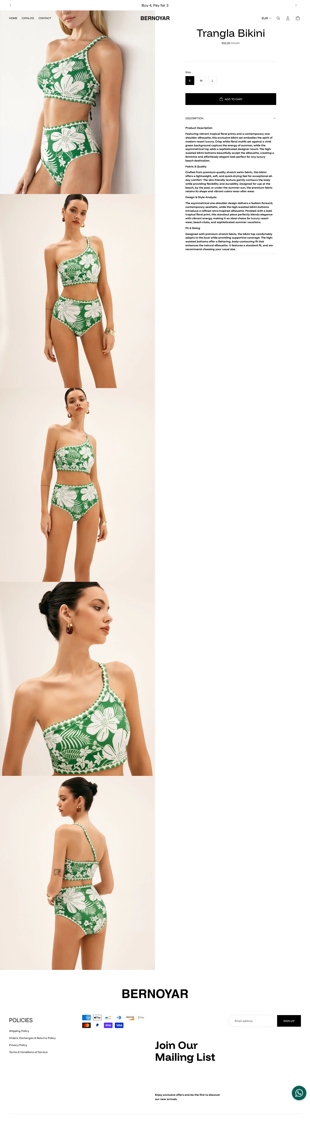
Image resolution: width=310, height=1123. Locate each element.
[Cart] (298, 18)
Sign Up (289, 1021)
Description (194, 118)
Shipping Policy (19, 1031)
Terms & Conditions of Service (28, 1052)
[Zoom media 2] (77, 291)
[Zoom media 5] (77, 873)
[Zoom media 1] (77, 97)
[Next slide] (296, 5)
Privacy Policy (18, 1045)
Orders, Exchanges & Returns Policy (32, 1038)
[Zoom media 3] (77, 485)
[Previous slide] (11, 5)
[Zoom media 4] (77, 679)
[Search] (278, 18)
